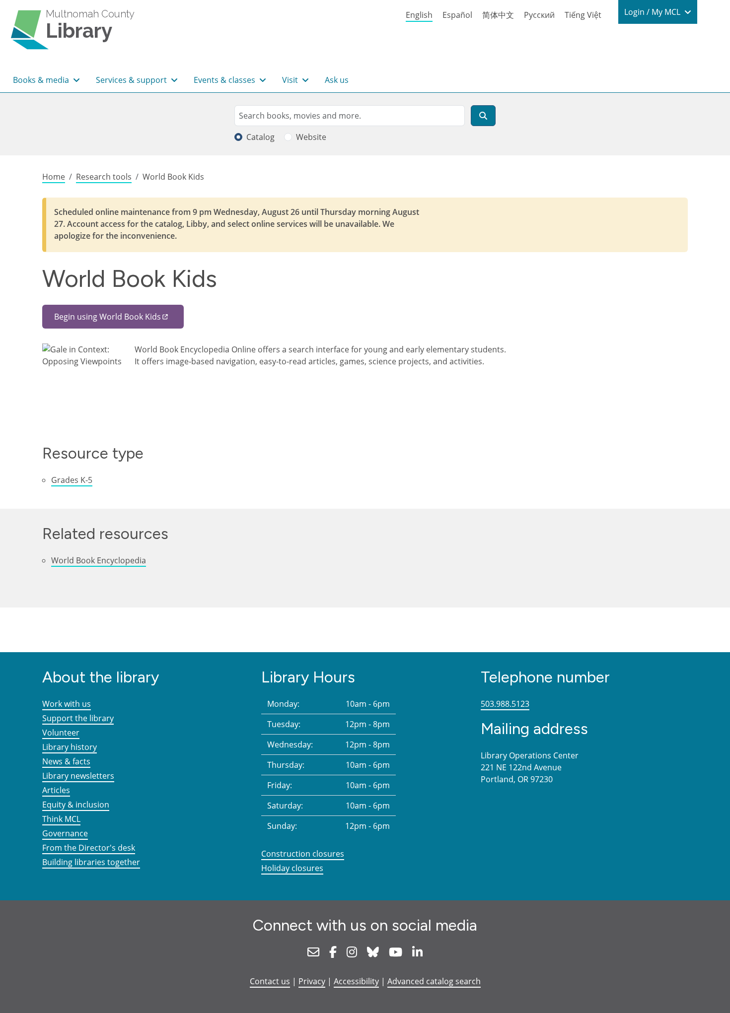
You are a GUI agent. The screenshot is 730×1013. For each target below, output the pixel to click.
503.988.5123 (505, 703)
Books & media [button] (42, 79)
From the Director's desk (88, 847)
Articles (56, 790)
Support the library (78, 718)
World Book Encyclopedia (98, 560)
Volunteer (60, 732)
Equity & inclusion (75, 804)
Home (53, 176)
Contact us (270, 981)
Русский (539, 14)
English (419, 14)
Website (311, 137)
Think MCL (61, 818)
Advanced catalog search (434, 981)
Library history (69, 747)
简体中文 (498, 14)
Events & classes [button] (225, 79)
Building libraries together (91, 862)
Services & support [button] (132, 79)
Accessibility (356, 981)
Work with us (66, 703)
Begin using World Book (107, 316)
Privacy (311, 981)
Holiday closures (292, 868)
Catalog (260, 137)
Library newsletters (78, 775)
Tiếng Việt (583, 14)
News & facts (66, 761)
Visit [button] (291, 79)
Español (457, 14)
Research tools (104, 176)
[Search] (483, 115)
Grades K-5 (71, 479)
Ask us (337, 79)
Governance (65, 833)
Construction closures (302, 853)
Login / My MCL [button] (653, 11)
